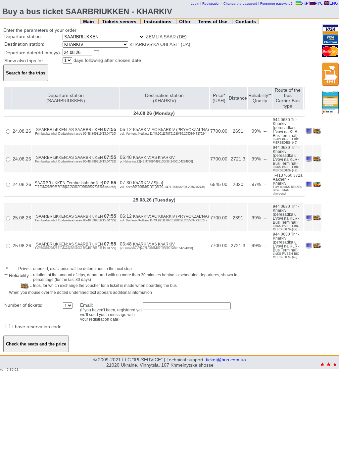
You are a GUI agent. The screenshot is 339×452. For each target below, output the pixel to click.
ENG (333, 3)
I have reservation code (36, 326)
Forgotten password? (276, 3)
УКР (305, 3)
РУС (319, 3)
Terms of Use (213, 21)
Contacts (245, 21)
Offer (185, 21)
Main (89, 21)
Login (195, 3)
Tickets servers (120, 21)
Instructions (158, 21)
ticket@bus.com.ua (226, 359)
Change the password (240, 3)
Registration (211, 3)
